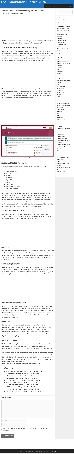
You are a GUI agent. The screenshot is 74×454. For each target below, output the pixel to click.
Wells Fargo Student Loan (63, 167)
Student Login (60, 134)
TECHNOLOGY (60, 142)
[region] (27, 27)
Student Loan (60, 132)
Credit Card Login (61, 40)
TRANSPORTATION (62, 146)
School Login (60, 122)
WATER (59, 165)
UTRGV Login (60, 159)
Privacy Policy (38, 451)
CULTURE (59, 46)
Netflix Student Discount (63, 105)
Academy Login (61, 17)
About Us (52, 451)
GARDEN (59, 74)
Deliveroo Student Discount (64, 48)
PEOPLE (59, 113)
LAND (58, 97)
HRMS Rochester (61, 86)
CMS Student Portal (62, 34)
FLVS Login (56, 6)
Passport (59, 111)
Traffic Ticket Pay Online (63, 144)
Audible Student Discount (63, 26)
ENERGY (59, 59)
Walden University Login (63, 163)
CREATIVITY (60, 38)
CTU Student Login (61, 44)
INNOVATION (60, 92)
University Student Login (63, 157)
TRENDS (59, 151)
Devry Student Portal (62, 53)
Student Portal (61, 136)
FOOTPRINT (60, 71)
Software (59, 126)
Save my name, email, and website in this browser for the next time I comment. (26, 429)
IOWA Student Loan (62, 94)
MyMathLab (60, 101)
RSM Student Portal (62, 120)
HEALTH (59, 82)
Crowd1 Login (60, 42)
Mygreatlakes (60, 99)
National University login (63, 103)
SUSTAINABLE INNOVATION (64, 140)
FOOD (58, 69)
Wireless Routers (61, 174)
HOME (58, 84)
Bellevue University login (63, 28)
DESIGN (59, 51)
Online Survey (60, 109)
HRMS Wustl (60, 90)
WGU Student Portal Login (64, 171)
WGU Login (59, 169)
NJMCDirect (48, 6)
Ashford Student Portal (63, 24)
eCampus (59, 57)
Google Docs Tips (61, 78)
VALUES (59, 161)
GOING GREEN (60, 76)
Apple (58, 22)
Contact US (46, 451)
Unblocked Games (61, 153)
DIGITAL (59, 55)
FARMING (59, 65)
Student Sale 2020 (62, 138)
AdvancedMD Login (67, 6)
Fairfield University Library (63, 63)
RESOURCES (60, 117)
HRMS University (61, 88)
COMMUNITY (60, 36)
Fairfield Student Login (63, 61)
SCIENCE (59, 124)
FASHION (59, 67)
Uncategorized (60, 155)
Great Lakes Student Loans (64, 80)
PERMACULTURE (61, 115)
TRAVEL (59, 148)
